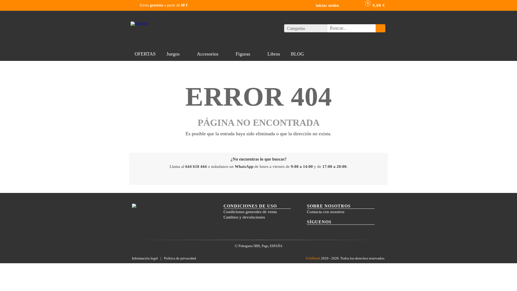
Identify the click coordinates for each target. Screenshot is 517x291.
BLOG (297, 54)
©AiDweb (313, 258)
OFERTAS (145, 54)
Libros (273, 54)
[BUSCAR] (380, 28)
